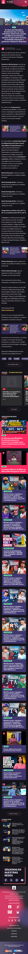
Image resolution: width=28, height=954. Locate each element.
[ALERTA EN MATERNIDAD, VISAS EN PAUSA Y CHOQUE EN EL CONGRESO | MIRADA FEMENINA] (14, 545)
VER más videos (14, 813)
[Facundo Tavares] (2, 48)
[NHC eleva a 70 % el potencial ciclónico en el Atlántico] (14, 826)
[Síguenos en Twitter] (15, 921)
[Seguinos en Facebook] (6, 880)
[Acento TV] (3, 2)
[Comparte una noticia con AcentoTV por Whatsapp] (9, 921)
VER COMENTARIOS (14, 364)
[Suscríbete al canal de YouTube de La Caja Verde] (18, 912)
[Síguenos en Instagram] (19, 921)
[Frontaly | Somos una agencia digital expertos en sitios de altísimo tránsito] (8, 951)
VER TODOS (14, 409)
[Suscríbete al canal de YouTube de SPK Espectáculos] (10, 912)
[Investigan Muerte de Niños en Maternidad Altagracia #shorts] (14, 462)
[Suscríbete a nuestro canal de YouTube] (22, 880)
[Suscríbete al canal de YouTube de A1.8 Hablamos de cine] (18, 907)
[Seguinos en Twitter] (11, 880)
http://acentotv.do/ (7, 310)
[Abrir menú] (26, 2)
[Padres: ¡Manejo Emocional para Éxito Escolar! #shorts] (14, 742)
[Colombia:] (11, 388)
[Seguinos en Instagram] (17, 880)
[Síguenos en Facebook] (12, 921)
